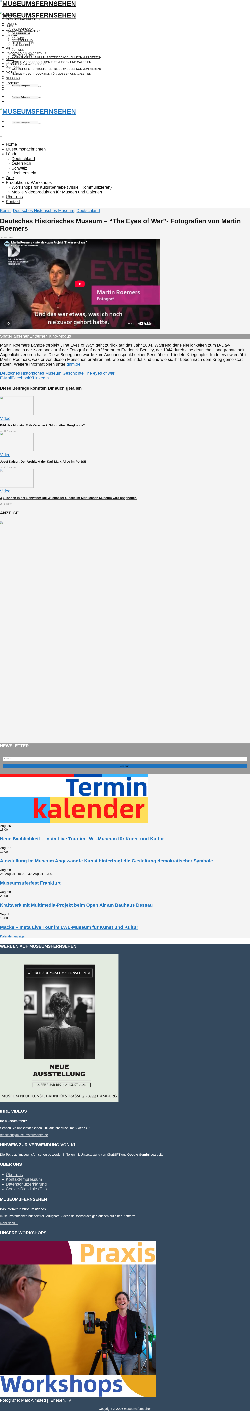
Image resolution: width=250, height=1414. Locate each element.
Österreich (21, 33)
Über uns (13, 78)
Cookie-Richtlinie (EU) (26, 1189)
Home (10, 25)
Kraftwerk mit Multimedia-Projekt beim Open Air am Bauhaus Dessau (77, 905)
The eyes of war (100, 373)
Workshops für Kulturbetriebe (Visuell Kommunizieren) (56, 57)
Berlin (5, 210)
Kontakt (12, 83)
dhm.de (73, 364)
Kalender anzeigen (13, 936)
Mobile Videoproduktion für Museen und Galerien (51, 62)
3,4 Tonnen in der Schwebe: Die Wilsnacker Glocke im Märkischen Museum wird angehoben (68, 498)
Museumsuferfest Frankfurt (30, 883)
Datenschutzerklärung (26, 1184)
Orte (10, 47)
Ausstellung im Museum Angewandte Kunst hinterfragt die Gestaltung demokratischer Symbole (106, 860)
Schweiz (18, 49)
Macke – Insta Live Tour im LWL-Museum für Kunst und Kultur (69, 927)
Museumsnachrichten (23, 19)
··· (7, 87)
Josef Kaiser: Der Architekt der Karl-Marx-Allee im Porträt (43, 461)
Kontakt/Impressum (24, 1179)
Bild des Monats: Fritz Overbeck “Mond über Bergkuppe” (42, 425)
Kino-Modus (59, 336)
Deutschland (22, 40)
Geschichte (73, 373)
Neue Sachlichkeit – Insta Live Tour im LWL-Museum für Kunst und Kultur (82, 838)
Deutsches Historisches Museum (43, 210)
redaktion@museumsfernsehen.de (24, 1135)
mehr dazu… (9, 1223)
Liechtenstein (23, 54)
